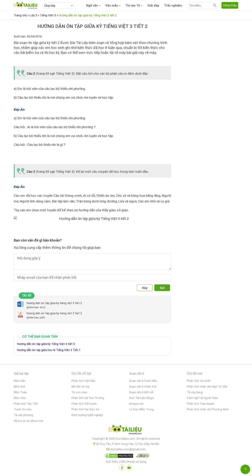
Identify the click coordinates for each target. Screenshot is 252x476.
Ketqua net (136, 403)
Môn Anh (19, 386)
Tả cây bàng (195, 392)
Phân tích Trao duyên (200, 403)
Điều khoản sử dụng (133, 461)
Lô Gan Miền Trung (141, 409)
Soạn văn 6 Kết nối (141, 392)
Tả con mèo (79, 392)
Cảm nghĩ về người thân (202, 398)
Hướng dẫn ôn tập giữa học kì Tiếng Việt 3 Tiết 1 (49, 350)
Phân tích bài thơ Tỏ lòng (87, 398)
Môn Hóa (20, 398)
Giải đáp (153, 5)
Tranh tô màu (23, 409)
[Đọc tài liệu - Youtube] (129, 467)
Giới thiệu (112, 461)
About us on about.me (28, 421)
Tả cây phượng (23, 415)
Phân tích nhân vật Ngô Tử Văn (207, 386)
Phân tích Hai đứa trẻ (85, 409)
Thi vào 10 (132, 5)
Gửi (162, 288)
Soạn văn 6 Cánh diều (143, 381)
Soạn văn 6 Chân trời (142, 386)
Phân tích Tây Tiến (26, 403)
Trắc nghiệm (173, 5)
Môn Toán (20, 392)
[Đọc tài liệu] (122, 467)
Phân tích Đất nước (84, 403)
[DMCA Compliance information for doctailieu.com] (141, 456)
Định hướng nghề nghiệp (87, 415)
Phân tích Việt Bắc (83, 381)
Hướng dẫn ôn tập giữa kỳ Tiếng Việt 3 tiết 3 (46, 344)
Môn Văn (19, 381)
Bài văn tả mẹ (80, 386)
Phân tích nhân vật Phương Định (208, 409)
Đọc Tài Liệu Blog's (141, 398)
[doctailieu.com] (126, 430)
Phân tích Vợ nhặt (198, 381)
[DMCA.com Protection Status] (118, 456)
